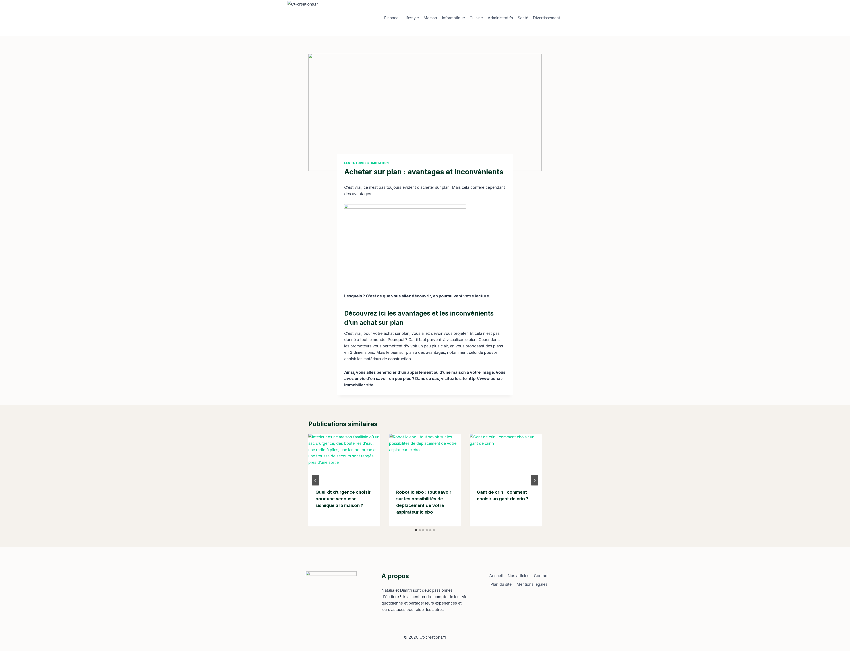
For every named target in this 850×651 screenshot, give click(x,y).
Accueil (496, 575)
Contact (541, 575)
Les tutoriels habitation (366, 163)
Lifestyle (411, 17)
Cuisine (476, 17)
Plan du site (501, 584)
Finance (391, 17)
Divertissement (546, 17)
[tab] (416, 530)
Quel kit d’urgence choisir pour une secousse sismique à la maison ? (343, 498)
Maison (430, 17)
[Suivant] (534, 480)
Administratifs (500, 17)
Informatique (453, 17)
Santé (523, 17)
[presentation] (344, 458)
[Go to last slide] (315, 480)
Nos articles (518, 575)
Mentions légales (531, 584)
